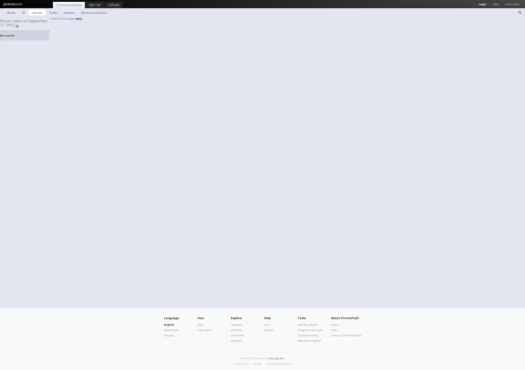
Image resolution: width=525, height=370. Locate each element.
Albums (11, 13)
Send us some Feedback (346, 335)
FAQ (266, 325)
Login (482, 4)
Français (169, 335)
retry (78, 18)
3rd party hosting (308, 335)
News (334, 330)
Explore (236, 318)
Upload (113, 4)
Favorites (69, 13)
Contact (269, 330)
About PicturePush (345, 318)
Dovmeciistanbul (68, 4)
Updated (236, 325)
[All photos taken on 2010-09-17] (16, 25)
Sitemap (257, 363)
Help (496, 4)
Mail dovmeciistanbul (94, 13)
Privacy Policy (241, 363)
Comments (237, 335)
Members (237, 341)
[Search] (519, 12)
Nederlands (171, 330)
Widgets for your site (310, 330)
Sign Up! (95, 4)
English (169, 325)
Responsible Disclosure (278, 363)
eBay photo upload (309, 341)
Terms (335, 325)
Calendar (37, 13)
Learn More (512, 4)
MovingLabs (276, 358)
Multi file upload (307, 325)
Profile (53, 13)
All (23, 13)
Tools (302, 318)
